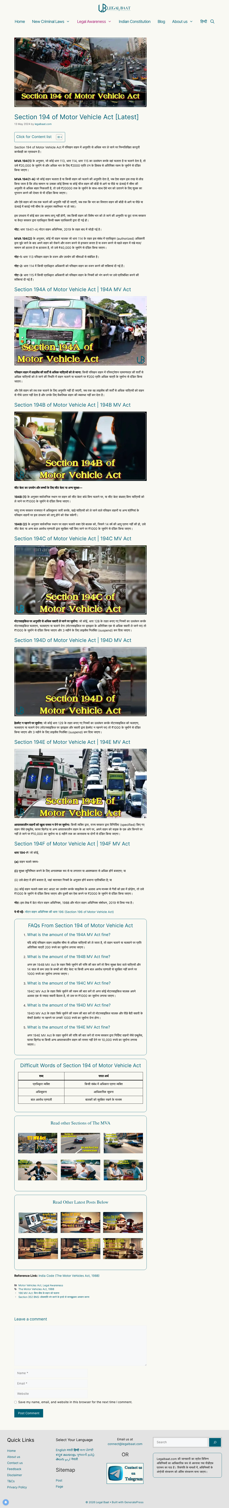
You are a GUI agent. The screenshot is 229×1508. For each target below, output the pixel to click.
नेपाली (74, 1459)
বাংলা (82, 1450)
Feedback (14, 1469)
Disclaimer (14, 1475)
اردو (67, 1459)
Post (59, 1480)
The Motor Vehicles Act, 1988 (36, 1289)
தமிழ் (91, 1454)
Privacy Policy (17, 1487)
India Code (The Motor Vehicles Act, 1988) (69, 1275)
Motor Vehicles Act (29, 1285)
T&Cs (11, 1481)
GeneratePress (133, 1502)
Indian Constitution (134, 21)
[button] (212, 21)
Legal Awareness (91, 21)
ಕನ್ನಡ (59, 1454)
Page (59, 1486)
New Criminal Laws (48, 21)
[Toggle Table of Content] (57, 137)
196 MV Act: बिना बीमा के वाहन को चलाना (38, 1292)
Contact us (15, 1463)
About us (179, 21)
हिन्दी (203, 21)
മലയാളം (69, 1454)
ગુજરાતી (82, 1454)
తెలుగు (60, 1459)
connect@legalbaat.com (125, 1444)
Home (20, 21)
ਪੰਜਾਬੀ (89, 1450)
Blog (161, 21)
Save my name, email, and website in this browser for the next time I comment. (75, 1402)
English (61, 1450)
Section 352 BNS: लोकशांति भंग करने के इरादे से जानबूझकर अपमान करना (53, 1296)
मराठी (70, 1450)
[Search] (215, 1442)
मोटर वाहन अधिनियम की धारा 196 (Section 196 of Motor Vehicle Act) (69, 912)
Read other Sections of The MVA (80, 1123)
